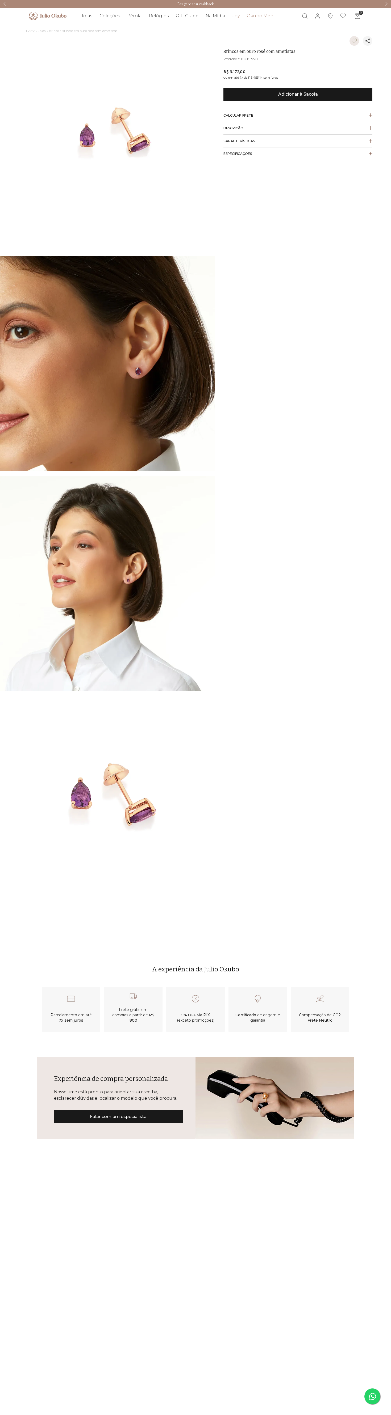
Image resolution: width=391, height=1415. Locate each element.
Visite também (350, 31)
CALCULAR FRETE (238, 115)
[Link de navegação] (47, 16)
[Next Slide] (386, 4)
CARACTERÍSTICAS (239, 141)
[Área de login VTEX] (317, 16)
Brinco (54, 31)
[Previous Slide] (4, 4)
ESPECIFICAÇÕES (237, 154)
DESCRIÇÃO (233, 128)
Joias (41, 31)
